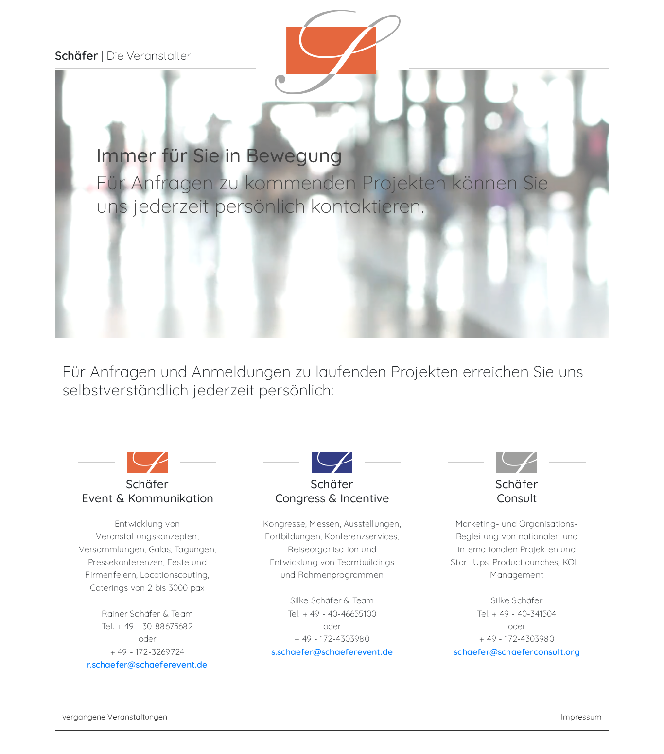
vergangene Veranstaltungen (114, 716)
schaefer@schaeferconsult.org (517, 651)
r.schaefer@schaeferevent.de (147, 664)
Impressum (581, 716)
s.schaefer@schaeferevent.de (332, 651)
